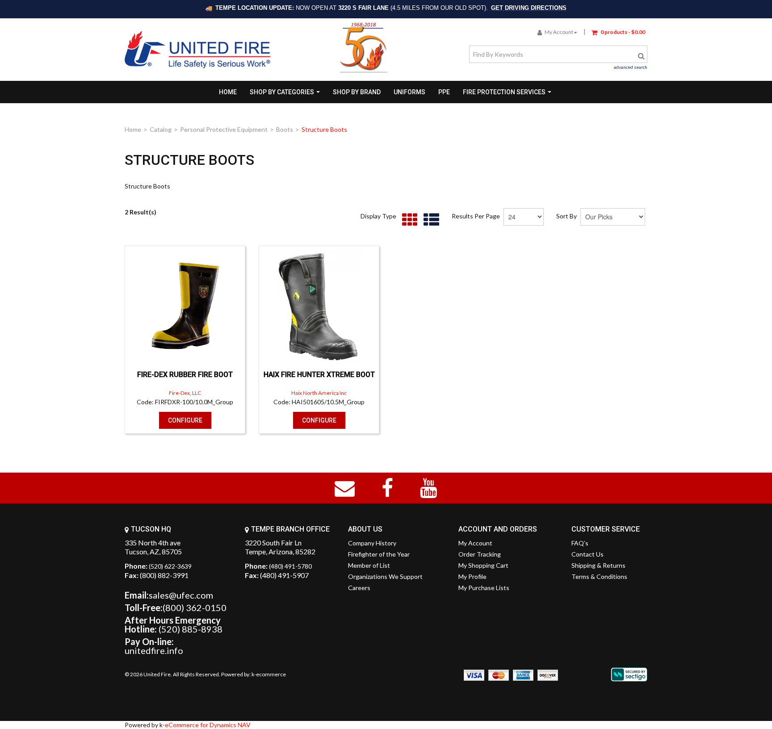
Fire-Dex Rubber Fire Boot (185, 374)
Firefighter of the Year (379, 554)
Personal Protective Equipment (224, 129)
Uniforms (409, 92)
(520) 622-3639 (170, 566)
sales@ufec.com (181, 595)
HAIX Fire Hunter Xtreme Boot (319, 374)
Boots (284, 129)
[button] (618, 31)
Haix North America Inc (319, 393)
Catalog (161, 129)
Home (228, 92)
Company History (372, 543)
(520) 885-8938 (190, 629)
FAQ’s (579, 543)
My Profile (472, 576)
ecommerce (271, 674)
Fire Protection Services (504, 92)
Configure (185, 420)
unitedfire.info (154, 650)
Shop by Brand (357, 92)
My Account (559, 32)
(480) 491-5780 (290, 566)
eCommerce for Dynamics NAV (208, 725)
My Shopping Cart (483, 565)
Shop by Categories (282, 92)
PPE (444, 92)
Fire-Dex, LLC (185, 393)
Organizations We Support (385, 576)
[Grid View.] (408, 220)
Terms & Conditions (599, 576)
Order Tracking (479, 554)
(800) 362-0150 (195, 607)
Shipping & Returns (598, 565)
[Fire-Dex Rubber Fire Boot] (185, 306)
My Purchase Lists (483, 587)
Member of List (369, 565)
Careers (359, 587)
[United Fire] (197, 49)
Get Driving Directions (528, 7)
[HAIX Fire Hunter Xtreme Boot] (319, 306)
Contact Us (587, 554)
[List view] (429, 220)
